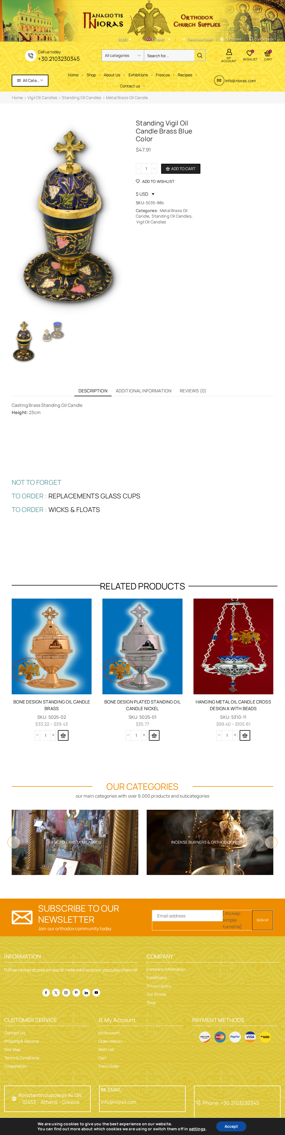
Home (73, 74)
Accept (231, 1126)
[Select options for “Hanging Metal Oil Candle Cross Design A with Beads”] (245, 735)
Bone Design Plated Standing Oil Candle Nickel (142, 705)
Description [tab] (92, 391)
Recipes (185, 74)
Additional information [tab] (144, 391)
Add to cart (183, 168)
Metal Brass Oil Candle (127, 97)
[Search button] (199, 55)
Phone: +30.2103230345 (231, 1102)
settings (197, 1128)
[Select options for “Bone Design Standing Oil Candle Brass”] (63, 735)
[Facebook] (46, 993)
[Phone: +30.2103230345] (198, 1103)
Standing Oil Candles (81, 97)
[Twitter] (56, 993)
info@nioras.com (240, 80)
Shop (91, 74)
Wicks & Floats (74, 509)
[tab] (93, 391)
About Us (112, 74)
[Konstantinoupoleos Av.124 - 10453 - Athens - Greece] (14, 1098)
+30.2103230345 (59, 58)
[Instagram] (66, 993)
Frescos (163, 74)
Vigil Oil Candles (42, 97)
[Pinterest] (76, 993)
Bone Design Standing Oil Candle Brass (51, 705)
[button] (154, 735)
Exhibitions (138, 74)
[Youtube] (96, 993)
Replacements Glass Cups (94, 495)
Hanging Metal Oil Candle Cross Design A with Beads (233, 705)
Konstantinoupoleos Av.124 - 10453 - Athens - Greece (50, 1098)
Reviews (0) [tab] (193, 391)
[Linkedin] (86, 993)
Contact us (130, 86)
